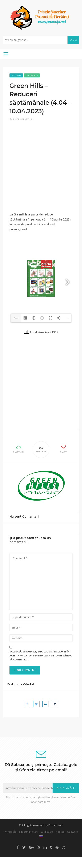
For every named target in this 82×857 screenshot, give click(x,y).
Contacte (72, 831)
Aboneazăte (66, 788)
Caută (73, 39)
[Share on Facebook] (27, 704)
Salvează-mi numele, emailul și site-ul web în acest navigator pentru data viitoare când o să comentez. (40, 655)
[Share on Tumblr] (55, 704)
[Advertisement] (41, 169)
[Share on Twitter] (36, 704)
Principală (10, 831)
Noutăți (60, 831)
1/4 (15, 318)
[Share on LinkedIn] (45, 704)
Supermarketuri (22, 119)
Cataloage (46, 831)
